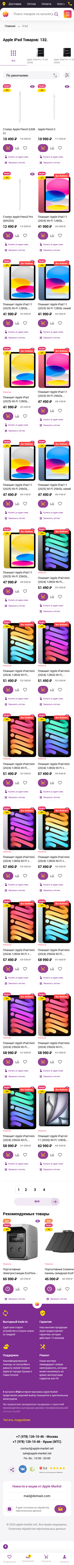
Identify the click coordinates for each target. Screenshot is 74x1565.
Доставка (15, 4)
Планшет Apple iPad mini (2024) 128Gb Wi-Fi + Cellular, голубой (54, 859)
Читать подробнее (16, 1420)
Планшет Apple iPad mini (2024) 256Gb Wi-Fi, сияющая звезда (54, 1045)
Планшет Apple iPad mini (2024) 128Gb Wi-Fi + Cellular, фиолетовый (19, 859)
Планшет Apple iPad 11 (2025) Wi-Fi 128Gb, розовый (52, 219)
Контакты (63, 4)
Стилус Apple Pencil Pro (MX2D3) (18, 218)
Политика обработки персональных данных (37, 1528)
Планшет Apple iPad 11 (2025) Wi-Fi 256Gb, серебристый (17, 487)
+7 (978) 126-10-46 (30, 1436)
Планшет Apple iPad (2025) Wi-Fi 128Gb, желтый (16, 399)
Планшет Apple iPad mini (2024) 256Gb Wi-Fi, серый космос (19, 1138)
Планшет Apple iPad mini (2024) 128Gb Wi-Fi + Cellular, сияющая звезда (19, 952)
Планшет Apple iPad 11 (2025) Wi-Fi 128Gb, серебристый (17, 306)
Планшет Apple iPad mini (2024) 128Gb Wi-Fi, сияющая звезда (19, 766)
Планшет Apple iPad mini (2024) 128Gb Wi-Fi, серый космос (54, 580)
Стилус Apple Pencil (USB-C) (19, 131)
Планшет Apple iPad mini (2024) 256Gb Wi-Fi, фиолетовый (19, 1045)
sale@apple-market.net (37, 1453)
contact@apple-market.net (37, 1448)
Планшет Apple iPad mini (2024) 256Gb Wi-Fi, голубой (54, 952)
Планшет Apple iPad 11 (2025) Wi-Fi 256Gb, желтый (17, 574)
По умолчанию (17, 75)
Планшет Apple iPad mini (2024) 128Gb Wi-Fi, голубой (19, 673)
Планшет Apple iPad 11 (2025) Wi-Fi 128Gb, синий (54, 306)
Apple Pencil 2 (46, 129)
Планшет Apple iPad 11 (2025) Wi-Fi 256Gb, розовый (52, 394)
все (37, 1201)
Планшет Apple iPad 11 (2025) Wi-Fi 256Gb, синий (54, 487)
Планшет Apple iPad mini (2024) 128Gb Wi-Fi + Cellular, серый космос (54, 766)
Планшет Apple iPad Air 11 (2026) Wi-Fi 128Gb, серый (53, 1138)
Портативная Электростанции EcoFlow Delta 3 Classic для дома (19, 1271)
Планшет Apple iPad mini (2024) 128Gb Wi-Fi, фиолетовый (54, 673)
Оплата (46, 4)
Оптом (31, 4)
